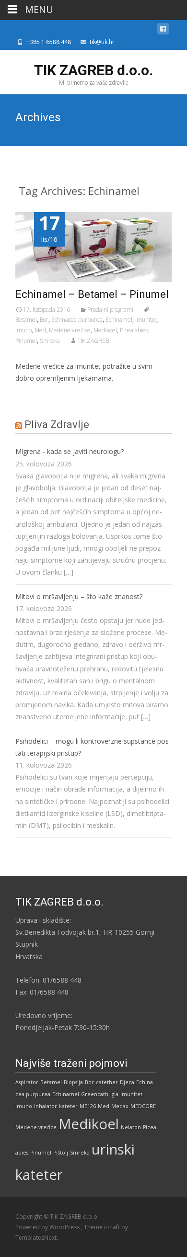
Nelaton (131, 1127)
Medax (120, 1106)
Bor (44, 320)
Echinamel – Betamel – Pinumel (92, 294)
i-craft (112, 1227)
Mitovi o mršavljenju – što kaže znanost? (78, 596)
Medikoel (105, 330)
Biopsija (73, 1082)
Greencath (94, 1094)
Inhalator (45, 1106)
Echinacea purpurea (77, 320)
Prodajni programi (110, 310)
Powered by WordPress (48, 1227)
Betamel (51, 1082)
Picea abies (134, 330)
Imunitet (146, 320)
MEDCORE (143, 1106)
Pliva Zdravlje (56, 424)
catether (107, 1082)
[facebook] (163, 30)
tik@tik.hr (102, 42)
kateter (68, 1106)
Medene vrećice (70, 330)
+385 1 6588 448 (48, 42)
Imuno (23, 330)
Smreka (50, 341)
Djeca (127, 1082)
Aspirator (26, 1082)
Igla (114, 1094)
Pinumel (26, 341)
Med (40, 330)
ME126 (88, 1106)
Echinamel (118, 320)
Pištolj (60, 1152)
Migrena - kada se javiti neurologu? (69, 451)
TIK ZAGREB (93, 341)
